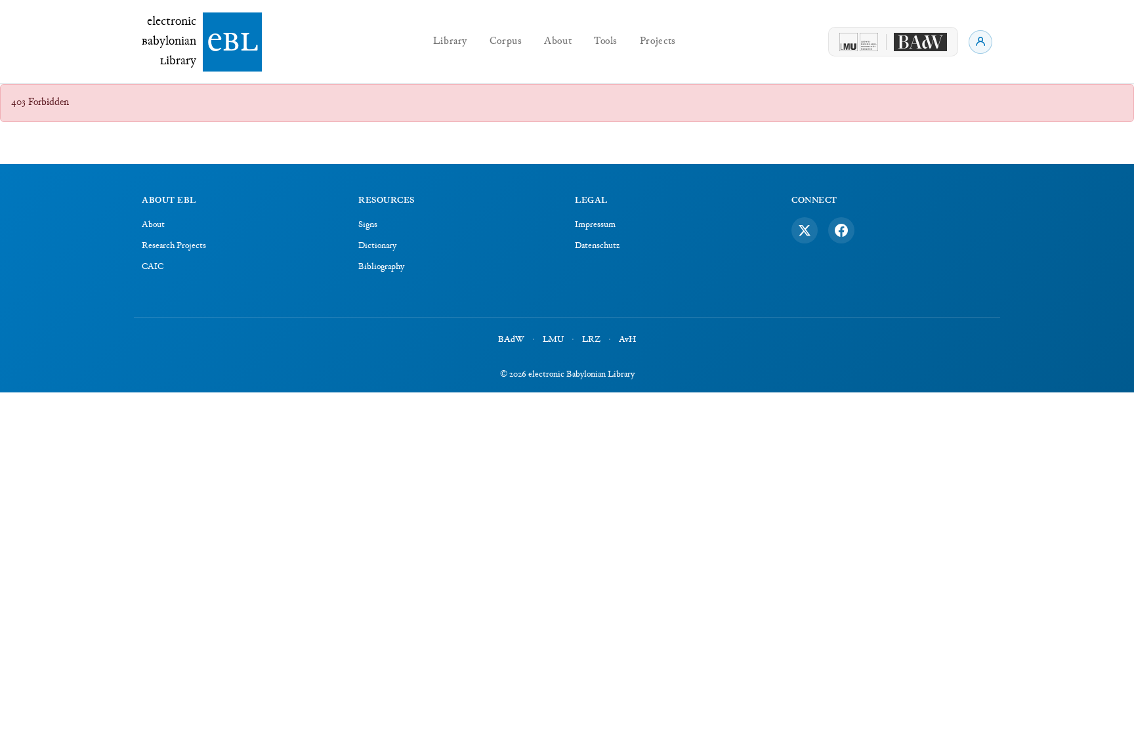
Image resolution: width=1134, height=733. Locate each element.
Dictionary (377, 246)
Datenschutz (597, 246)
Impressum (595, 225)
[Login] (980, 42)
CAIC (152, 267)
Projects (658, 42)
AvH (627, 340)
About (558, 42)
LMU (553, 340)
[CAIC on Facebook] (841, 230)
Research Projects (174, 246)
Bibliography (381, 267)
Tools (606, 42)
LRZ (591, 340)
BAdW (511, 340)
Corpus (506, 42)
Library (450, 42)
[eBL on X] (804, 230)
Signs (367, 225)
